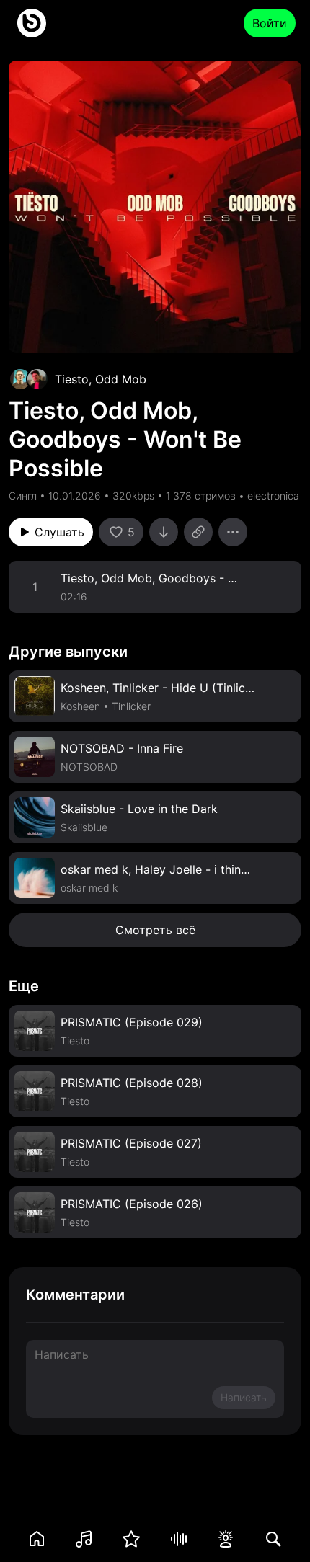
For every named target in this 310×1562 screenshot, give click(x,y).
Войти (269, 23)
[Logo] (31, 23)
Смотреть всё (155, 930)
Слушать (59, 532)
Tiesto (72, 379)
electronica (273, 495)
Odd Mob (120, 379)
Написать (244, 1397)
